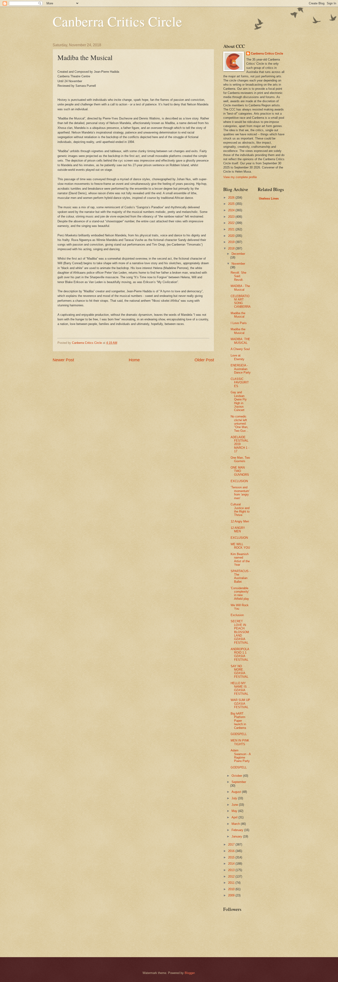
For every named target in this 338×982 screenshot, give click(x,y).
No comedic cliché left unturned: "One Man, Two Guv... (239, 423)
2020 (231, 236)
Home (134, 360)
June (235, 804)
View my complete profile (240, 177)
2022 (231, 223)
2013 (231, 870)
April (235, 817)
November (238, 263)
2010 (231, 889)
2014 (231, 863)
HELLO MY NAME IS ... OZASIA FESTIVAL (240, 688)
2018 (231, 248)
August (237, 792)
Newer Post (63, 360)
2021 (231, 229)
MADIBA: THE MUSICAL (240, 340)
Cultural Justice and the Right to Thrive (240, 510)
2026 (231, 197)
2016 (231, 851)
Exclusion (237, 615)
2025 (231, 204)
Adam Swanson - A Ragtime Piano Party (241, 756)
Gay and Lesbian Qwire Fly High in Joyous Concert (239, 401)
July (235, 798)
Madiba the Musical (238, 314)
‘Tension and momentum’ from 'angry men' (240, 493)
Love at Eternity (237, 357)
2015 (231, 857)
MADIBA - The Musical (240, 287)
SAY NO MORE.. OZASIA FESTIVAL (239, 671)
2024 (231, 210)
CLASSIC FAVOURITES (240, 382)
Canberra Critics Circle (117, 21)
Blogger (190, 973)
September (239, 782)
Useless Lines (269, 198)
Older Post (204, 360)
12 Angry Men (240, 521)
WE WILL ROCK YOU (240, 545)
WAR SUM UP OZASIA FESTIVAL (240, 703)
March (236, 824)
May (235, 811)
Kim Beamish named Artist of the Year (240, 559)
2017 (231, 844)
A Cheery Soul (240, 349)
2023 (231, 216)
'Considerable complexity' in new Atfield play (240, 593)
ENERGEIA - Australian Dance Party (241, 369)
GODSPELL (239, 734)
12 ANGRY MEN (238, 529)
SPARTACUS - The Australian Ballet (240, 576)
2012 (231, 876)
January (237, 836)
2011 (231, 882)
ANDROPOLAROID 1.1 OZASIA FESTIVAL (240, 654)
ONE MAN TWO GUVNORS (240, 471)
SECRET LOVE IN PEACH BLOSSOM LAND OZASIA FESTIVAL (240, 632)
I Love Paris (239, 323)
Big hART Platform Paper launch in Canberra (238, 721)
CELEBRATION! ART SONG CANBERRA (241, 301)
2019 (231, 242)
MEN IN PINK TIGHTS (240, 742)
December (238, 253)
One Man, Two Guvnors (240, 459)
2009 (231, 895)
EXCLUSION (239, 481)
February (238, 830)
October (237, 775)
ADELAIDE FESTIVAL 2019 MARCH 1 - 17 (240, 444)
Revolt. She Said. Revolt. (238, 276)
